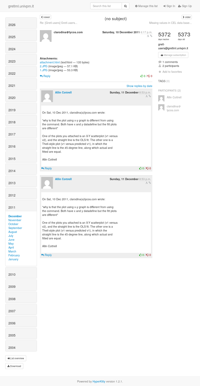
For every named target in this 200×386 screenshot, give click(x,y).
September (15, 228)
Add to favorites (172, 72)
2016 (11, 146)
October (13, 224)
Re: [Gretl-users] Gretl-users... (58, 23)
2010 (11, 274)
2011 (11, 207)
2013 (11, 182)
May (11, 243)
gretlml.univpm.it (21, 5)
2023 (11, 61)
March (12, 251)
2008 (11, 298)
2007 (11, 311)
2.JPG (43, 66)
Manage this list (148, 6)
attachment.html (50, 62)
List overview (17, 358)
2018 (11, 122)
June (11, 239)
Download (15, 366)
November (14, 220)
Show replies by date (139, 86)
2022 (11, 73)
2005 (11, 335)
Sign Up (186, 6)
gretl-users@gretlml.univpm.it (173, 46)
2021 (11, 85)
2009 (11, 286)
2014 (11, 170)
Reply (46, 76)
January (13, 259)
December (15, 216)
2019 (11, 110)
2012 (11, 195)
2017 (11, 134)
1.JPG (43, 70)
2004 (11, 347)
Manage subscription (174, 55)
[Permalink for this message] (151, 36)
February (14, 255)
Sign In (170, 6)
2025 (11, 36)
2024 (11, 49)
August (12, 232)
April (11, 247)
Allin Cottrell (63, 92)
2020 (11, 97)
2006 (11, 323)
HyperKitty (99, 381)
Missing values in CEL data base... (170, 23)
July (10, 236)
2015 (11, 158)
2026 (11, 24)
